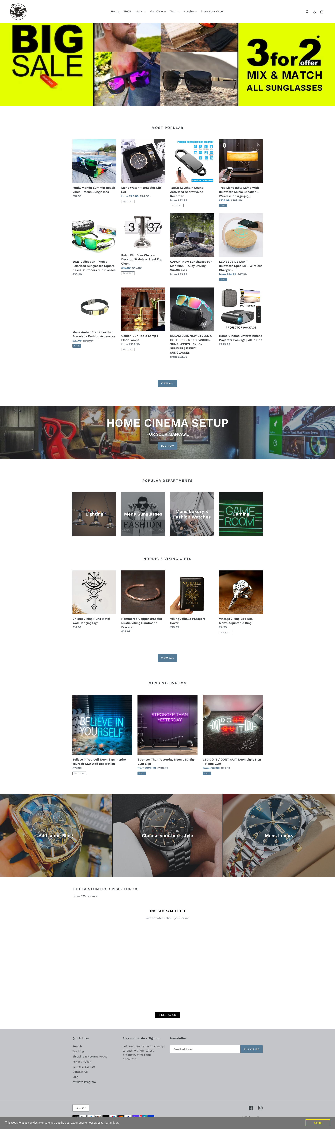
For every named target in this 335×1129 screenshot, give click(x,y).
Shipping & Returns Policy (89, 1056)
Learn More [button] (112, 1122)
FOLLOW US (167, 1015)
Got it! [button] (318, 1122)
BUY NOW (167, 445)
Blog (75, 1076)
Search (77, 1046)
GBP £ (80, 1108)
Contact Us (80, 1071)
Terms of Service (83, 1066)
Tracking (78, 1051)
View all (167, 383)
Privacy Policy (81, 1061)
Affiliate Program (84, 1082)
